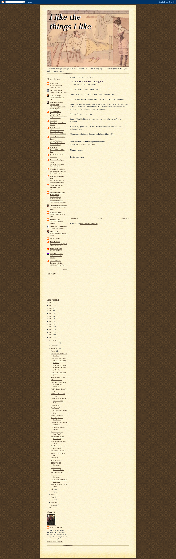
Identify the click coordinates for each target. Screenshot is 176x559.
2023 (51, 311)
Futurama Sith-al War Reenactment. (57, 437)
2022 (51, 313)
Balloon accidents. (56, 380)
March (53, 500)
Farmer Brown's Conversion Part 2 (57, 469)
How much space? (56, 460)
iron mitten (53, 121)
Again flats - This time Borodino (56, 222)
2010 (51, 338)
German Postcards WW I (58, 377)
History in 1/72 (55, 219)
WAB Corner (54, 83)
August (53, 351)
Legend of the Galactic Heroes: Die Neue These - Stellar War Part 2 (57, 143)
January (53, 505)
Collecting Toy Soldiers (57, 169)
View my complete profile (55, 542)
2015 (51, 324)
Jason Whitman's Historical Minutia (56, 262)
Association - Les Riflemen (58, 226)
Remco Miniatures (56, 249)
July (52, 489)
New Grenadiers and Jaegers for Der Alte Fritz (58, 117)
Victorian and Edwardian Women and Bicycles (59, 366)
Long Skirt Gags (56, 370)
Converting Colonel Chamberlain (57, 419)
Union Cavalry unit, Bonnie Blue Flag (58, 124)
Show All (65, 269)
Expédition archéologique (57, 228)
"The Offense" (55, 408)
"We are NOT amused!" (58, 450)
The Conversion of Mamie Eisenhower (59, 423)
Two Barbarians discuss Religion (58, 428)
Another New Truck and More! (57, 98)
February (54, 502)
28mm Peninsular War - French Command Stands (57, 181)
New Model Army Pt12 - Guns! (57, 151)
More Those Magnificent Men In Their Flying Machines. (58, 360)
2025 (51, 305)
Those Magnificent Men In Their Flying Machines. (58, 384)
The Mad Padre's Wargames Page (55, 113)
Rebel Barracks (55, 242)
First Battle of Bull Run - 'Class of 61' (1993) (57, 165)
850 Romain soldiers (56, 251)
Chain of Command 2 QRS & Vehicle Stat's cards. (58, 245)
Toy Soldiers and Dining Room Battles (57, 193)
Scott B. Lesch (56, 527)
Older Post (125, 218)
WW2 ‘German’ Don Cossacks (56, 257)
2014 (51, 327)
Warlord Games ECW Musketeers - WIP (56, 86)
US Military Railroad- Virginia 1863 (57, 103)
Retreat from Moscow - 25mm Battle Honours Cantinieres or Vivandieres (58, 132)
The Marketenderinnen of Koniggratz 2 (59, 447)
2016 (51, 321)
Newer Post (74, 218)
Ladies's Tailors (55, 405)
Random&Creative (56, 212)
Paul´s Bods (53, 148)
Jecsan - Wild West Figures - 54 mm (58, 234)
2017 (51, 319)
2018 (51, 316)
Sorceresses (53, 157)
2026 (51, 303)
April (53, 497)
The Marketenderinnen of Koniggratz (59, 480)
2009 (51, 508)
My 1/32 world (55, 239)
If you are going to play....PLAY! (57, 433)
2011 (51, 335)
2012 (51, 332)
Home (100, 218)
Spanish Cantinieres (57, 415)
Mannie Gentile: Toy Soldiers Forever (56, 186)
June (52, 492)
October (53, 346)
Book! (51, 189)
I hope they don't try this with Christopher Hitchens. (58, 400)
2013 (51, 329)
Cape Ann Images (55, 95)
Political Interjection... (58, 472)
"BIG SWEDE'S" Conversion (56, 464)
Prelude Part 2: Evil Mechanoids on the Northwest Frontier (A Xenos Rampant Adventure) (58, 199)
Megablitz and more (56, 254)
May (52, 494)
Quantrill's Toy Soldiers (57, 155)
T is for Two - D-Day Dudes (58, 92)
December (54, 340)
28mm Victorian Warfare (58, 205)
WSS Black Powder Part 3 (57, 265)
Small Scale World (56, 90)
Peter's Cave (54, 231)
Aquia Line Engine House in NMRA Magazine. (58, 108)
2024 (51, 308)
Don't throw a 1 (55, 128)
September (54, 348)
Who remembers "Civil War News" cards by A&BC (58, 172)
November (54, 343)
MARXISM (54, 458)
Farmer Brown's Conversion (56, 476)
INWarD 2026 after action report (57, 215)
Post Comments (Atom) (88, 223)
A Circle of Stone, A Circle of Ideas (58, 208)
